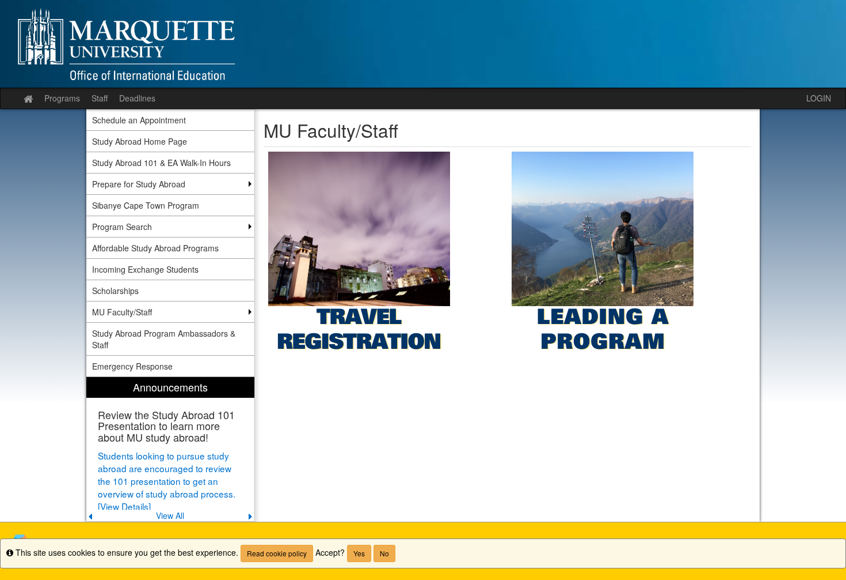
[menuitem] (170, 449)
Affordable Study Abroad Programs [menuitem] (155, 248)
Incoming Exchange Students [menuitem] (145, 269)
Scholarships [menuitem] (115, 290)
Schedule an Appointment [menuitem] (139, 120)
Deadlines (137, 98)
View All (170, 515)
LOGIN (818, 98)
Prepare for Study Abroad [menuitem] (138, 184)
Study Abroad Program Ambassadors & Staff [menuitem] (163, 339)
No (384, 553)
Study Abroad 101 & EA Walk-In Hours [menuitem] (161, 162)
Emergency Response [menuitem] (132, 366)
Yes (359, 553)
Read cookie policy (277, 553)
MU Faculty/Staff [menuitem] (122, 312)
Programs (62, 98)
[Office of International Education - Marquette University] (423, 44)
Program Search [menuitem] (122, 226)
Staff (100, 98)
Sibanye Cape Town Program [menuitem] (145, 205)
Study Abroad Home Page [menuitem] (139, 141)
